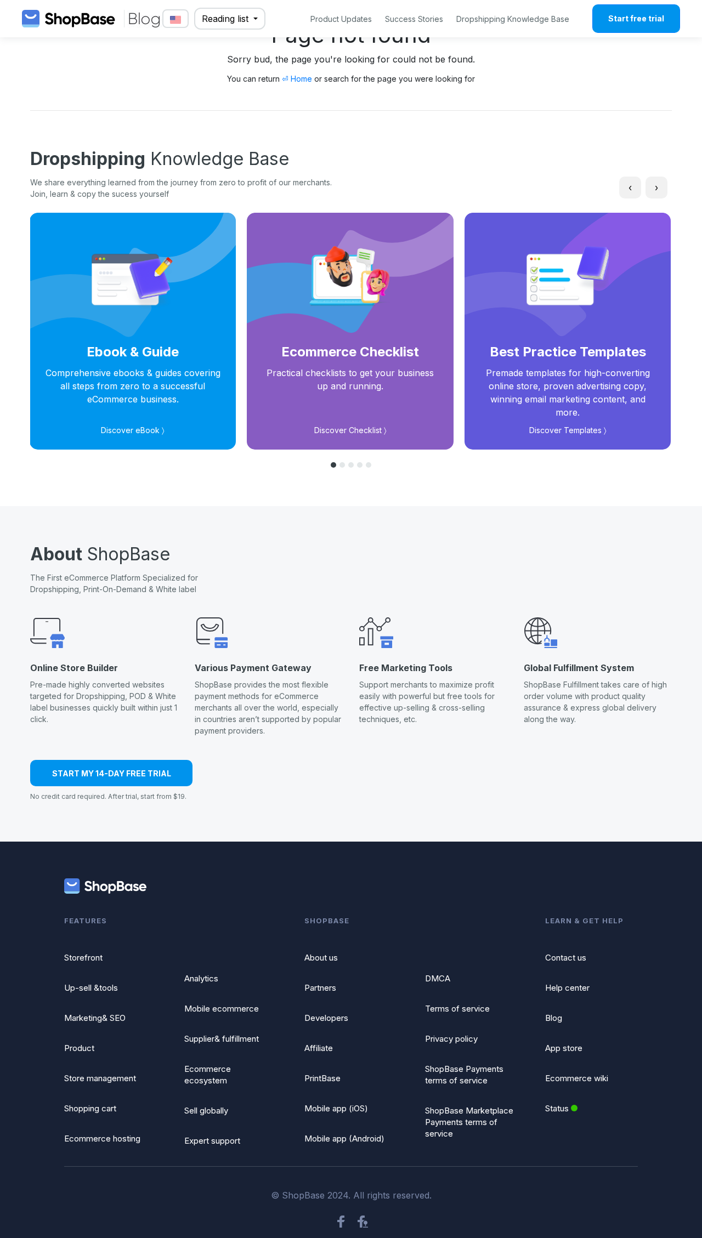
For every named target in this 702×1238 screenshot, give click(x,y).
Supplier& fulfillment (221, 1038)
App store (563, 1048)
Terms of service (457, 1008)
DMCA (437, 978)
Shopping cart (90, 1108)
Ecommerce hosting (102, 1138)
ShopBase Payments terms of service (464, 1075)
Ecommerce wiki (576, 1078)
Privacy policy (451, 1038)
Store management (100, 1078)
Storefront (83, 957)
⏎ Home (297, 78)
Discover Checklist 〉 (350, 430)
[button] (333, 465)
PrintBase (322, 1078)
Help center (567, 988)
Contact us (565, 957)
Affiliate (318, 1048)
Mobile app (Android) (344, 1138)
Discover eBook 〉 (133, 430)
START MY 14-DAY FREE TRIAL (111, 773)
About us (321, 957)
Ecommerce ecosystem (207, 1075)
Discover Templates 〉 (568, 430)
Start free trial (636, 18)
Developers (326, 1018)
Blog (553, 1018)
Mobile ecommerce (221, 1008)
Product (79, 1048)
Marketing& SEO (95, 1018)
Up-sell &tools (91, 988)
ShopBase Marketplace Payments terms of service (469, 1122)
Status (557, 1108)
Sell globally (206, 1110)
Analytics (201, 978)
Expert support (212, 1140)
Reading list (226, 18)
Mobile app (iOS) (336, 1108)
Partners (320, 988)
